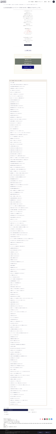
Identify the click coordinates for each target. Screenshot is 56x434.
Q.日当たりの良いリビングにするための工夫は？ (16, 144)
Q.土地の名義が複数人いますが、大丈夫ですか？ (16, 180)
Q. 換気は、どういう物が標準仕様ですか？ (15, 282)
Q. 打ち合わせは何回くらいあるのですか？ (15, 396)
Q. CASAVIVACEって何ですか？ (14, 323)
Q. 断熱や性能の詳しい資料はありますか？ (15, 286)
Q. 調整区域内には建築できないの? (14, 338)
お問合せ (45, 1)
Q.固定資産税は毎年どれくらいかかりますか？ (16, 186)
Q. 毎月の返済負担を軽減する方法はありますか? (16, 377)
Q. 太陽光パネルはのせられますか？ (14, 255)
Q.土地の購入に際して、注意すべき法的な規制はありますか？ (18, 169)
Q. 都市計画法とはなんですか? (14, 336)
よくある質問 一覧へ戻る (28, 50)
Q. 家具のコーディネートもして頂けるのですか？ (16, 211)
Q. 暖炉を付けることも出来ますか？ (14, 327)
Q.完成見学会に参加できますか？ (14, 115)
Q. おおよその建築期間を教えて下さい (15, 392)
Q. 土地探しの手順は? (13, 346)
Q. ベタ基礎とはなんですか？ (14, 275)
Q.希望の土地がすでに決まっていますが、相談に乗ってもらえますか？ (19, 207)
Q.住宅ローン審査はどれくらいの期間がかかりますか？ (17, 190)
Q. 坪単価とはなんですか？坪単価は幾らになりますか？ (17, 365)
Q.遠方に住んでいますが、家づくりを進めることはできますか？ (18, 119)
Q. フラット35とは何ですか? (13, 361)
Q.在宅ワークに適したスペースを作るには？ (15, 140)
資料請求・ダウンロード (39, 1)
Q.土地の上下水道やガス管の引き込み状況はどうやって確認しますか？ (19, 84)
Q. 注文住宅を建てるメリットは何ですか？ (15, 402)
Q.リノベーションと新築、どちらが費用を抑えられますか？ (17, 205)
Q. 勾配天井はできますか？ (13, 315)
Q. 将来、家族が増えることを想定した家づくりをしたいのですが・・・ (19, 234)
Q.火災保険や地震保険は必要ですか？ (15, 188)
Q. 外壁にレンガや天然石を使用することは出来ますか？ (17, 288)
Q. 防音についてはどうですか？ (14, 284)
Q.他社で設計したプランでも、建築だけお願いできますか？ (18, 155)
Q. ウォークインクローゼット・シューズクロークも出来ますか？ (18, 221)
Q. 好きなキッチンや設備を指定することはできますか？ (17, 273)
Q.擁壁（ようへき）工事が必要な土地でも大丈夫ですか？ (17, 167)
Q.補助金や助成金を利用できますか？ (15, 194)
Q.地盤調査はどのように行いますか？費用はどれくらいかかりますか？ (19, 184)
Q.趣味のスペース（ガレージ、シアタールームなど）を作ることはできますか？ (20, 132)
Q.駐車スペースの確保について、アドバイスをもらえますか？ (18, 171)
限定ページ (50, 1)
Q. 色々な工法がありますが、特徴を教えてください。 (17, 230)
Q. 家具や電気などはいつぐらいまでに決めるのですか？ (17, 215)
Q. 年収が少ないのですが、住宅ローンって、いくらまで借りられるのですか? (20, 371)
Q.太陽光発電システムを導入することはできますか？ (17, 88)
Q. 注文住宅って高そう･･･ (13, 386)
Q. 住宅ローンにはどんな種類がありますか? (15, 373)
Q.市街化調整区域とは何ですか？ (14, 178)
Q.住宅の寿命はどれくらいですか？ (14, 101)
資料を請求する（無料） (28, 67)
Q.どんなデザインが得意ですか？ (14, 126)
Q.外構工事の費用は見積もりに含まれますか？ (16, 198)
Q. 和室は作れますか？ (13, 313)
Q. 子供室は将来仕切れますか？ (14, 319)
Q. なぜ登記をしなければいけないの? (15, 342)
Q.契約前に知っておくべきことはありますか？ (16, 113)
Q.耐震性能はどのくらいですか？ (14, 109)
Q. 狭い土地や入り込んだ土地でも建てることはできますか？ (18, 348)
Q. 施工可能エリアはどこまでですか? (15, 398)
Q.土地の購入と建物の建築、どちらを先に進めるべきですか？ (18, 209)
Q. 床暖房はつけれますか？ (13, 271)
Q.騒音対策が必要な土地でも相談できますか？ (16, 165)
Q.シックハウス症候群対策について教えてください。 (17, 136)
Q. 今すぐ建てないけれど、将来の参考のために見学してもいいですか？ (19, 240)
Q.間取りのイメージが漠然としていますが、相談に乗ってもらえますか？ (19, 157)
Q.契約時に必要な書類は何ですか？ (14, 111)
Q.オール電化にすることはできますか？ (15, 90)
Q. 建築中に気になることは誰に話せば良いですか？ (16, 242)
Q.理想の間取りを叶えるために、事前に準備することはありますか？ (19, 134)
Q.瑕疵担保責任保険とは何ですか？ (14, 103)
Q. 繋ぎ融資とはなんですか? (13, 359)
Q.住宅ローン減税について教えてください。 (16, 196)
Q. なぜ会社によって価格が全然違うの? (15, 352)
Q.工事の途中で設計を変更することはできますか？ (16, 105)
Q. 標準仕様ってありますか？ (14, 259)
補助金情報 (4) (6, 412)
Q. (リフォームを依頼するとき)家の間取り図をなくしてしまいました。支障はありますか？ (21, 238)
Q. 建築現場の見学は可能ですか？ (14, 248)
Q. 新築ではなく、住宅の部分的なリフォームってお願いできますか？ (19, 400)
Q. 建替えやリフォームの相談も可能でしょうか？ (16, 321)
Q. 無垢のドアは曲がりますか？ (14, 292)
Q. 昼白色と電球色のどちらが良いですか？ (15, 217)
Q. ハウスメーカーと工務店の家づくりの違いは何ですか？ (17, 246)
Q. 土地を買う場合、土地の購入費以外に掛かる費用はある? (17, 344)
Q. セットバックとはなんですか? (14, 334)
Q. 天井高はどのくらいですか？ (14, 309)
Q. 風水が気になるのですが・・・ (14, 244)
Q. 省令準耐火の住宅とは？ (13, 263)
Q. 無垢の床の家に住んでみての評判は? (15, 296)
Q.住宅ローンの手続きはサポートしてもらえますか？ (17, 94)
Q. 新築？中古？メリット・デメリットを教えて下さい (17, 223)
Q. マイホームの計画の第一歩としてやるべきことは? (17, 394)
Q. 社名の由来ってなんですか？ (14, 404)
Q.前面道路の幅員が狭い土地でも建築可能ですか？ (16, 161)
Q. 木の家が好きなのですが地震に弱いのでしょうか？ (17, 261)
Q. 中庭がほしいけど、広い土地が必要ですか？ (16, 350)
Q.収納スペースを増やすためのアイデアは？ (15, 142)
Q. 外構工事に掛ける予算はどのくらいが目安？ (16, 388)
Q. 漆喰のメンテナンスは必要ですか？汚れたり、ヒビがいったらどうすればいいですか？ (21, 298)
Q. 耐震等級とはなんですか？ (14, 267)
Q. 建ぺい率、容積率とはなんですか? (15, 340)
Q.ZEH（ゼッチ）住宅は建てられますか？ (15, 92)
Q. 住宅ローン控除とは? (13, 369)
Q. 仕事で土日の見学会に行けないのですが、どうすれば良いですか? (19, 390)
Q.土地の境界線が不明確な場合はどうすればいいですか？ (17, 86)
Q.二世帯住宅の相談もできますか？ (14, 146)
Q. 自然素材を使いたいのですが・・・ (15, 294)
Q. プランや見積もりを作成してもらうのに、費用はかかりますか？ (18, 325)
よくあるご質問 (12, 82)
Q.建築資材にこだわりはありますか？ (15, 138)
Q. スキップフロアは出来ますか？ (14, 317)
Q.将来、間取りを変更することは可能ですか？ (16, 153)
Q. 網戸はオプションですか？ (14, 219)
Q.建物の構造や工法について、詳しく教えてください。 (17, 107)
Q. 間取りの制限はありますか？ (14, 257)
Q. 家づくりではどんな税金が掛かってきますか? (16, 367)
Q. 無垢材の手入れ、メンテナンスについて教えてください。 (18, 300)
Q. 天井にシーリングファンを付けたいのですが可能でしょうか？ (18, 311)
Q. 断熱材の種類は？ (12, 265)
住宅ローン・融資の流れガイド (32, 412)
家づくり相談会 (31, 1)
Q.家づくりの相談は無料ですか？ (14, 128)
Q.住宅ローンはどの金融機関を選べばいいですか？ (16, 192)
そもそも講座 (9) (6, 414)
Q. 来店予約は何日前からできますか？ (15, 236)
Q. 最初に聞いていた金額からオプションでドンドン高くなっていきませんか (20, 375)
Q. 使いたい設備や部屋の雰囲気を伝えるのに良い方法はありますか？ (19, 232)
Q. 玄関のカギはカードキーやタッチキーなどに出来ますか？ (18, 269)
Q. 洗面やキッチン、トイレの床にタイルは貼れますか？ (17, 290)
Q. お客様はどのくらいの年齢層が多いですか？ (16, 213)
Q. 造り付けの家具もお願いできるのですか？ (16, 250)
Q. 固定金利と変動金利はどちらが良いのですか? (16, 363)
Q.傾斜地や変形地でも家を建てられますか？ (16, 182)
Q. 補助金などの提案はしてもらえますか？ (15, 379)
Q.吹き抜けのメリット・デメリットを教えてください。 (17, 130)
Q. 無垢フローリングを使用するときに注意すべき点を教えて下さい (18, 307)
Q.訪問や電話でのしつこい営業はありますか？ (16, 117)
